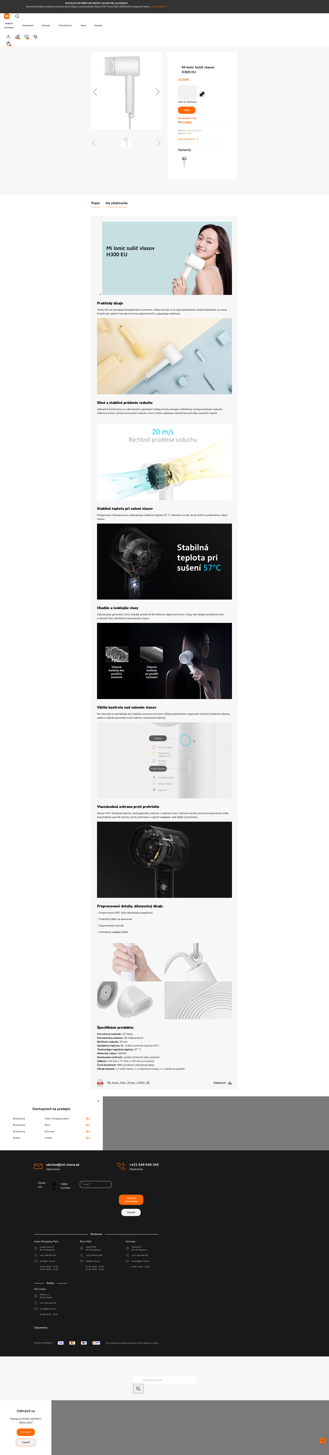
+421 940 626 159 (48, 1303)
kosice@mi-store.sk (48, 1309)
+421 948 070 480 (94, 1255)
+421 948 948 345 (144, 1164)
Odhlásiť (26, 1432)
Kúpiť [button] (187, 110)
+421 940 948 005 (140, 1255)
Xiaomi (188, 133)
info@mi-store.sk (93, 1261)
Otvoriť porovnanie (131, 1199)
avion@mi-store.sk (47, 1261)
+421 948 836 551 (48, 1255)
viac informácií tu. (158, 6)
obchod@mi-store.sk (62, 1164)
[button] (9, 43)
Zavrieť (131, 1212)
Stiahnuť (219, 1083)
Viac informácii (186, 139)
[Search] (138, 1388)
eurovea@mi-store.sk (140, 1261)
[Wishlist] (26, 38)
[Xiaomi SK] (7, 16)
